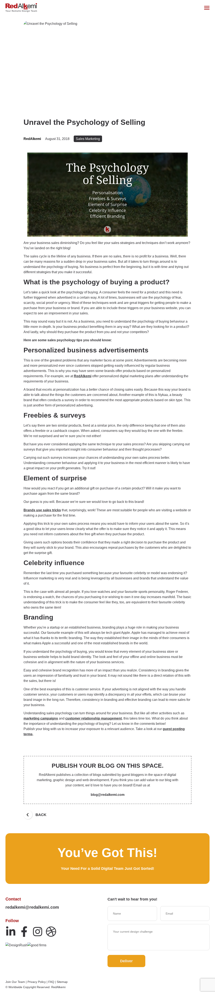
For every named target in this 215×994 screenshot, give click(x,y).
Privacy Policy (37, 981)
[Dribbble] (51, 931)
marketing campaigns (41, 718)
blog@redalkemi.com (108, 794)
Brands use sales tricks (42, 510)
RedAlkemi (82, 376)
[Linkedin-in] (10, 931)
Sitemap (62, 981)
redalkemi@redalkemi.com (32, 907)
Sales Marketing (88, 139)
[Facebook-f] (24, 931)
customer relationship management (93, 718)
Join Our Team (15, 981)
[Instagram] (37, 931)
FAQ (51, 981)
